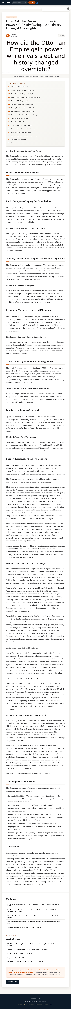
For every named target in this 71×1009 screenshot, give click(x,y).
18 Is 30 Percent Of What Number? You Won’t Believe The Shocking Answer (29, 962)
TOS (51, 1004)
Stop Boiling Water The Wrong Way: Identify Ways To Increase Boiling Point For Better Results (33, 916)
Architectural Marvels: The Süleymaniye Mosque (24, 115)
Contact (31, 1004)
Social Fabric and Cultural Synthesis (21, 132)
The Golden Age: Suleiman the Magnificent (23, 111)
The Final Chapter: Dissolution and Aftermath (24, 136)
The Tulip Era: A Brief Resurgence (20, 122)
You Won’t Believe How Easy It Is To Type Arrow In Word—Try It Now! (27, 949)
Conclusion (14, 143)
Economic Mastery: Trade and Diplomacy (22, 104)
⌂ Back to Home (12, 981)
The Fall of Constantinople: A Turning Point (23, 94)
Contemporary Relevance (18, 139)
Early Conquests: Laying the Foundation (22, 90)
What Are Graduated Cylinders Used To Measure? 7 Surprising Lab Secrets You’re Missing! (31, 944)
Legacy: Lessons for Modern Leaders (21, 125)
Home (20, 1004)
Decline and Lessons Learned (19, 118)
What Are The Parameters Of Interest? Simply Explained (24, 927)
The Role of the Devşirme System (20, 101)
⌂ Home (32, 2)
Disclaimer (39, 1004)
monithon (6, 3)
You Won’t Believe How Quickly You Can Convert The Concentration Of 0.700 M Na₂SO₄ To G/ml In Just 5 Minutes (33, 910)
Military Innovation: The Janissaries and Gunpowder (26, 97)
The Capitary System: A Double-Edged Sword (24, 108)
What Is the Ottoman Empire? (19, 87)
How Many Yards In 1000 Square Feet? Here (20, 954)
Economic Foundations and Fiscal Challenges (24, 129)
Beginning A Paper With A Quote (17, 958)
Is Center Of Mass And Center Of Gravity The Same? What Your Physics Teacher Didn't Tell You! (33, 905)
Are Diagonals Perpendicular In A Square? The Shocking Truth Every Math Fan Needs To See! (33, 922)
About (25, 1004)
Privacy (46, 1004)
